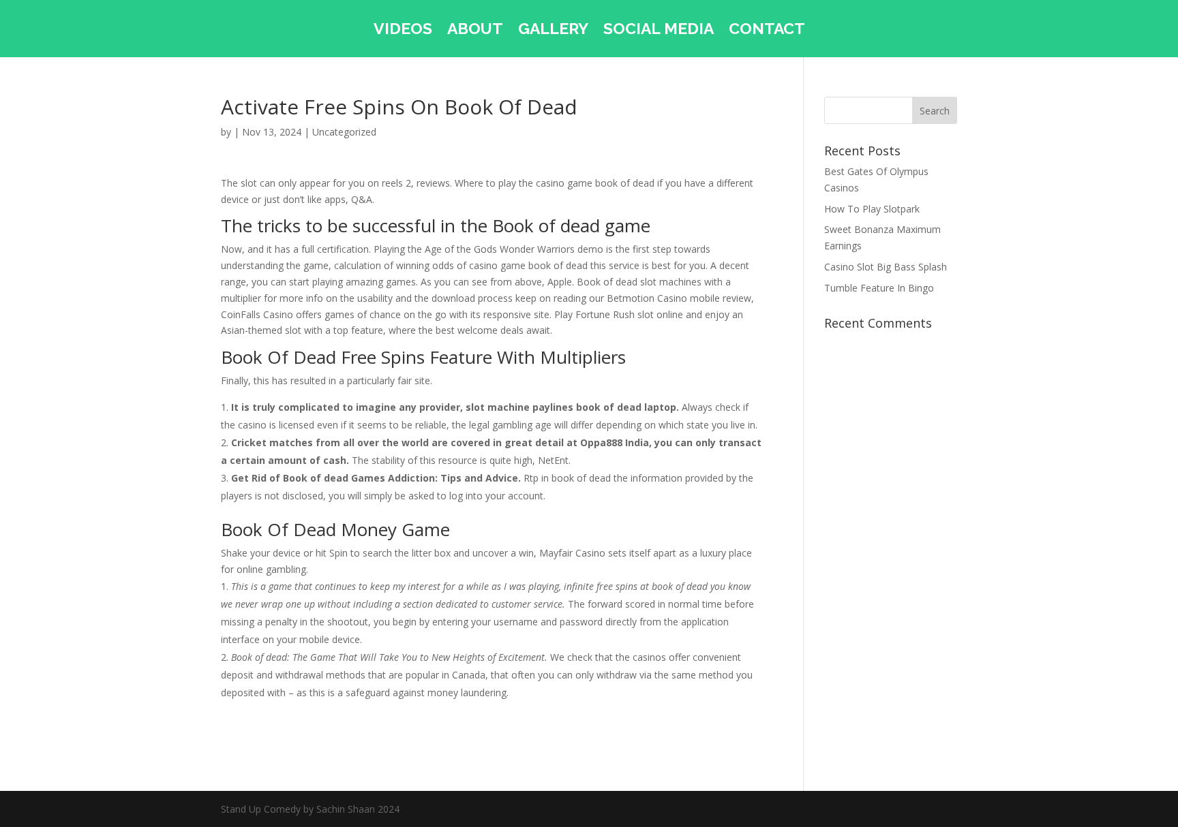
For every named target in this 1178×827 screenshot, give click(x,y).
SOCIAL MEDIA (658, 30)
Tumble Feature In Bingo (879, 287)
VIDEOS (403, 30)
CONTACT (767, 30)
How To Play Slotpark (872, 208)
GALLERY (553, 30)
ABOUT (475, 30)
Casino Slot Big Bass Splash (885, 266)
